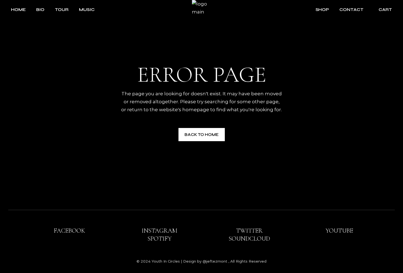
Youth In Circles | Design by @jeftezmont (190, 261)
